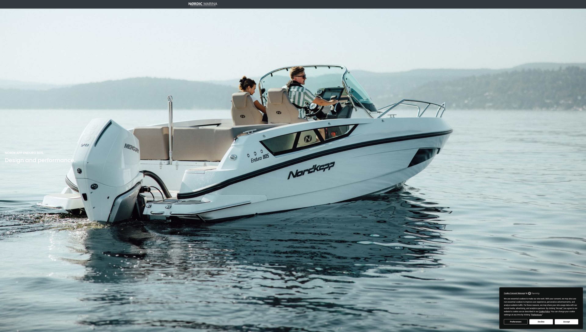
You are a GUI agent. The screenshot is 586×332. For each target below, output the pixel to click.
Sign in (393, 4)
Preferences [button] (536, 315)
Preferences (515, 322)
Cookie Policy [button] (544, 311)
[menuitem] (314, 4)
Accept (566, 322)
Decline (541, 322)
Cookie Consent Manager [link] (514, 293)
